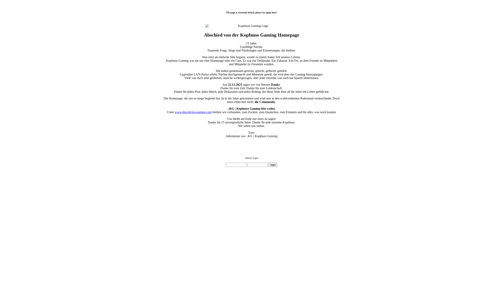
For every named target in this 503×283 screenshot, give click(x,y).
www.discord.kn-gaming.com (193, 112)
